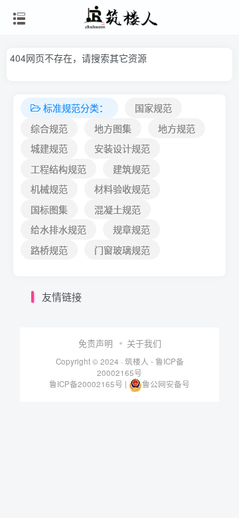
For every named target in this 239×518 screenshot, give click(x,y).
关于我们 (144, 343)
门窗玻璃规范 (122, 249)
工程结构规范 (58, 168)
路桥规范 (49, 249)
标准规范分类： (75, 107)
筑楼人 (137, 361)
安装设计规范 (122, 148)
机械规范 (49, 188)
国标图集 (49, 209)
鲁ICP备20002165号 (140, 367)
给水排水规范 (58, 229)
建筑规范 (131, 168)
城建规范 (49, 148)
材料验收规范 (122, 188)
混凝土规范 (117, 209)
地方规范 (176, 128)
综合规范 (49, 128)
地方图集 (112, 128)
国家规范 (153, 107)
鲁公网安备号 (166, 384)
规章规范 (131, 229)
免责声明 (95, 343)
